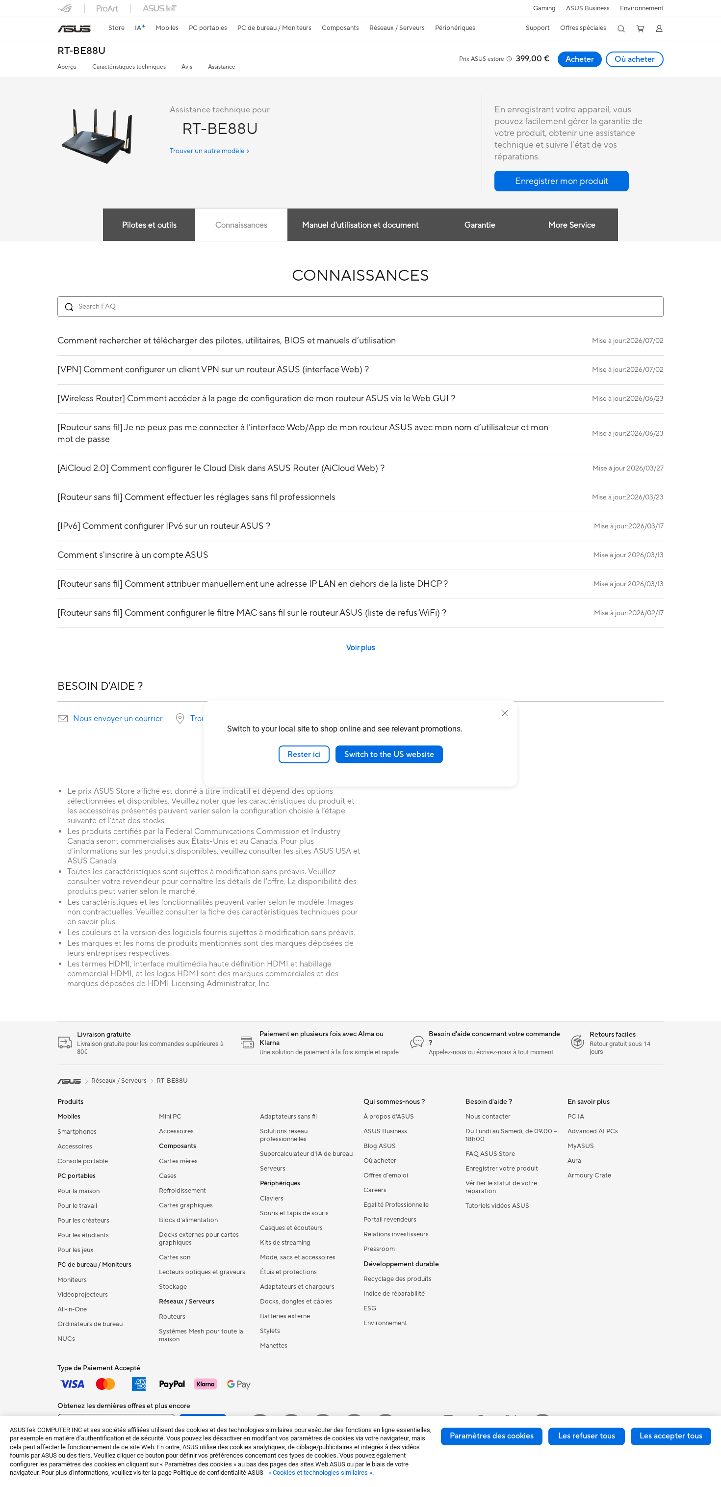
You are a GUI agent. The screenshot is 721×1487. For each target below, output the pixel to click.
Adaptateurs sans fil (288, 1117)
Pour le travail (77, 1206)
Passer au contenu (63, 30)
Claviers (271, 1198)
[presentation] (62, 718)
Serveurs (272, 1169)
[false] (561, 181)
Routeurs (172, 1317)
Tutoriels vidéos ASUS (497, 1206)
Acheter (580, 59)
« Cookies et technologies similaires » (320, 1472)
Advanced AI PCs (592, 1131)
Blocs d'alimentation (188, 1220)
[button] (544, 8)
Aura (574, 1161)
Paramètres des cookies (492, 1436)
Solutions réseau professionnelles (284, 1135)
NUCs (66, 1339)
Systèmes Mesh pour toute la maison (201, 1335)
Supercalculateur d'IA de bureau (306, 1154)
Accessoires (74, 1146)
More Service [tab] (571, 225)
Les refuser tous (586, 1436)
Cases (168, 1176)
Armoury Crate (589, 1175)
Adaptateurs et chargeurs (297, 1287)
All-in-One (72, 1309)
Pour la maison (78, 1191)
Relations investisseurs (396, 1234)
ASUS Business (588, 8)
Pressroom (379, 1249)
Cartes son (174, 1257)
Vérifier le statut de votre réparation (501, 1187)
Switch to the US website (389, 754)
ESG (369, 1308)
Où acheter (635, 59)
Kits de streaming (285, 1243)
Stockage (173, 1287)
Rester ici (304, 754)
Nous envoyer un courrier (118, 719)
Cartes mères (178, 1161)
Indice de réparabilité (394, 1294)
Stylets (270, 1331)
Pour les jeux (75, 1250)
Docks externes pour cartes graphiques (199, 1239)
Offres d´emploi (385, 1175)
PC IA (575, 1117)
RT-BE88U (81, 51)
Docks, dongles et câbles (296, 1301)
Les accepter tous (671, 1436)
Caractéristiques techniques (129, 67)
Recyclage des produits (397, 1279)
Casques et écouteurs (291, 1228)
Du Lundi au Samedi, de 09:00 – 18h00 (511, 1135)
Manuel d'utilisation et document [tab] (360, 225)
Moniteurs (72, 1280)
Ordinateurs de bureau (90, 1324)
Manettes (273, 1346)
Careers (374, 1190)
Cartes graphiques (186, 1205)
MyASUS (580, 1146)
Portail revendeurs (389, 1220)
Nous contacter (488, 1117)
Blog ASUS (379, 1146)
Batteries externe (285, 1316)
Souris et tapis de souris (294, 1213)
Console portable (82, 1161)
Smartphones (77, 1132)
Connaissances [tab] (241, 225)
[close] (505, 713)
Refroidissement (182, 1191)
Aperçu (67, 67)
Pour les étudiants (83, 1235)
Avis (186, 67)
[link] (74, 29)
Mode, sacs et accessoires (297, 1257)
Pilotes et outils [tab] (149, 225)
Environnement (642, 8)
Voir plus (360, 647)
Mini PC (170, 1117)
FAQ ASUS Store (490, 1154)
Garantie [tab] (479, 225)
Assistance (221, 67)
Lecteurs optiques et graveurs (202, 1272)
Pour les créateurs (83, 1221)
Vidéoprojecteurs (82, 1295)
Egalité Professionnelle (396, 1205)
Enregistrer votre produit (501, 1169)
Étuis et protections (288, 1272)
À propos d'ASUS (388, 1117)
